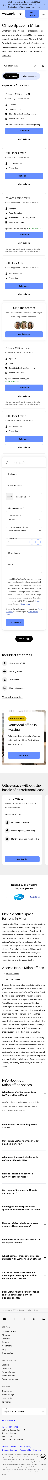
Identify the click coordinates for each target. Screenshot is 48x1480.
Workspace (6, 1310)
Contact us (7, 1391)
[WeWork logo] (8, 13)
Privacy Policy (25, 604)
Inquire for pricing (13, 814)
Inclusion (6, 1339)
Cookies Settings (9, 1450)
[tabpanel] (24, 269)
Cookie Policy (25, 1447)
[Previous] (3, 5)
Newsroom (7, 1346)
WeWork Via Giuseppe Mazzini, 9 (26, 1017)
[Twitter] (34, 1319)
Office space (18, 1310)
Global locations (9, 1331)
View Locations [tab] (29, 76)
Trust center (7, 1353)
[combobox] (9, 496)
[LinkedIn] (43, 1319)
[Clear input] (35, 66)
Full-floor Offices (13, 979)
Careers (5, 1342)
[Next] (6, 5)
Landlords (6, 1368)
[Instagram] (24, 1319)
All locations (8, 1421)
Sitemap (37, 1450)
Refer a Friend (8, 1372)
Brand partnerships (10, 1379)
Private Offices (12, 974)
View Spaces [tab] (11, 76)
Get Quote (22, 859)
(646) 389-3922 (10, 1427)
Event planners (8, 1376)
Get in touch (24, 334)
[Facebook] (14, 1319)
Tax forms (6, 1402)
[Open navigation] (43, 13)
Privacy (5, 1447)
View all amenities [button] (12, 697)
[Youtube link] (4, 1319)
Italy (28, 1310)
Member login (8, 1395)
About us (6, 1335)
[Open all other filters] (42, 66)
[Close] (44, 5)
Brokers (5, 1365)
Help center (7, 1398)
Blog (4, 1349)
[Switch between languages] (20, 13)
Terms (37, 601)
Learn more (35, 7)
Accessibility (25, 1450)
